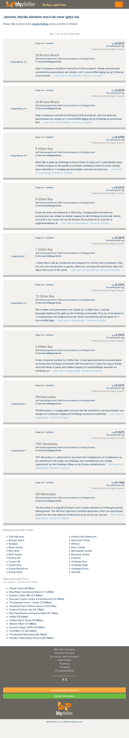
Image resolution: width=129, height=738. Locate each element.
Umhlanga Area (79, 561)
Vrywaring (64, 667)
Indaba (18, 616)
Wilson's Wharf (22, 623)
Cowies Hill (14, 561)
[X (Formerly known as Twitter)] (66, 679)
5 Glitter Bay (44, 347)
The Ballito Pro (22, 630)
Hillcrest (75, 543)
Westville (75, 572)
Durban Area (15, 565)
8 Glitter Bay (44, 149)
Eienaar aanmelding (64, 696)
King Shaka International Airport (31, 592)
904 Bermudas (45, 397)
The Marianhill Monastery (28, 634)
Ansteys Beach (16, 540)
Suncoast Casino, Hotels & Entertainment (36, 599)
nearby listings (40, 24)
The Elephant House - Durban (30, 602)
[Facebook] (63, 679)
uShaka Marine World (26, 620)
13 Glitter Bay (44, 296)
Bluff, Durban (15, 554)
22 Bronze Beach (47, 55)
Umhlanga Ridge (79, 565)
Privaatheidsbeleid (64, 670)
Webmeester (64, 660)
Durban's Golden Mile (25, 595)
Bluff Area (14, 550)
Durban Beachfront (18, 568)
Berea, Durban (16, 547)
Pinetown (76, 558)
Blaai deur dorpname (64, 649)
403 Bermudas (45, 494)
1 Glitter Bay (44, 249)
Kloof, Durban (78, 547)
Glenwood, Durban (80, 540)
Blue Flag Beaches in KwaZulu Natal (33, 613)
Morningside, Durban (81, 550)
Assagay (13, 543)
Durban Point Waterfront (83, 536)
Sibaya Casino (21, 588)
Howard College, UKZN (27, 627)
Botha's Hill (14, 558)
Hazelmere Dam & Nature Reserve (32, 606)
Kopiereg (64, 663)
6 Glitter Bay (44, 199)
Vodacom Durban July (26, 609)
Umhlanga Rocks (80, 568)
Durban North (15, 572)
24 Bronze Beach (47, 102)
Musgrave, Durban (80, 554)
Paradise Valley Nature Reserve (31, 638)
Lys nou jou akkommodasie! (64, 656)
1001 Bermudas (46, 444)
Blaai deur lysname (64, 653)
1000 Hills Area (16, 536)
